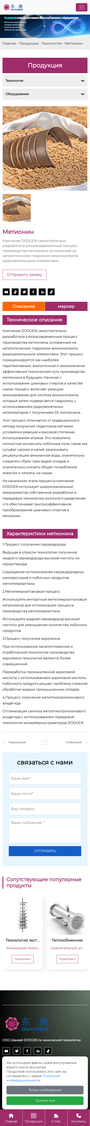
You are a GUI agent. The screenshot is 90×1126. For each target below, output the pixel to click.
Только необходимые (45, 1090)
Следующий (74, 742)
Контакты (78, 1118)
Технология (52, 43)
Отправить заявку (24, 274)
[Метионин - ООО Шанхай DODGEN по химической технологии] (13, 7)
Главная (9, 43)
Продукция (29, 43)
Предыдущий (17, 742)
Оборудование (17, 94)
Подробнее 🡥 (22, 959)
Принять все (45, 1100)
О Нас (56, 1118)
